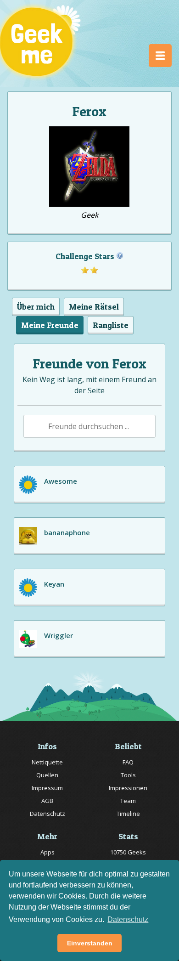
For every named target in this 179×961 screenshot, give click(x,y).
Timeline (128, 813)
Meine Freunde (49, 325)
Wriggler (58, 635)
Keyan (54, 583)
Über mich (36, 306)
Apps (47, 852)
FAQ (128, 762)
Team (128, 801)
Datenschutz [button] (127, 919)
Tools (128, 775)
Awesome (60, 481)
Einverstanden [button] (89, 943)
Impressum (47, 788)
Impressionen (128, 788)
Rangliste (111, 325)
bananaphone (67, 532)
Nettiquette (47, 762)
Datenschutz (47, 813)
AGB (47, 801)
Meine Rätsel (94, 306)
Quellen (47, 775)
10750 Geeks (128, 852)
